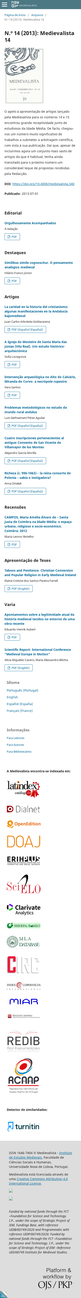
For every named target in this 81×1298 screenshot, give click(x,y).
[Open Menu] (4, 4)
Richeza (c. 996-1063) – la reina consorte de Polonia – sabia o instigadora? (37, 475)
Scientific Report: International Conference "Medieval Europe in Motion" (37, 651)
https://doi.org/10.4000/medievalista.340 (43, 184)
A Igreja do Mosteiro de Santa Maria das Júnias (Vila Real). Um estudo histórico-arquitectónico (35, 346)
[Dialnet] (23, 811)
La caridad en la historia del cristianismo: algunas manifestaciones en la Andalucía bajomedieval (36, 311)
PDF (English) (20, 589)
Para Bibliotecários (19, 751)
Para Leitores (15, 738)
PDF (14, 237)
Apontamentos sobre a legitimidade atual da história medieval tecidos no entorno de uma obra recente (39, 619)
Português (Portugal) (22, 690)
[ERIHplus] (23, 865)
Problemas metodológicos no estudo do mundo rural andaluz (35, 409)
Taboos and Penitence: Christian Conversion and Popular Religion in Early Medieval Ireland (40, 572)
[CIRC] (23, 973)
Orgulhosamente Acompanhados (30, 223)
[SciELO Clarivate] (23, 914)
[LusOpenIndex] (23, 827)
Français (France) (20, 711)
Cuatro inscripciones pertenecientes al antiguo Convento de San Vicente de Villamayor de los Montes (34, 442)
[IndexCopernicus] (23, 989)
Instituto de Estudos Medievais (40, 1155)
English (12, 697)
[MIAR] (23, 1005)
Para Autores (15, 745)
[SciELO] (23, 895)
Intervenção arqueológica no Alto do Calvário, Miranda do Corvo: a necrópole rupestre (40, 379)
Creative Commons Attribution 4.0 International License (38, 1181)
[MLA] (23, 946)
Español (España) (20, 704)
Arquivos (37, 15)
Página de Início (15, 15)
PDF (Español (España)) (27, 329)
